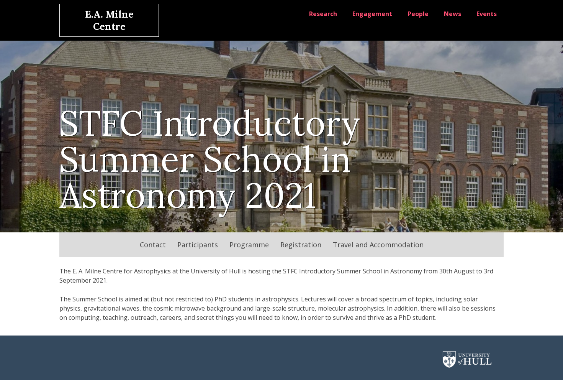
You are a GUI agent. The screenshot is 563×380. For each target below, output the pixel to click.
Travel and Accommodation (378, 244)
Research (323, 14)
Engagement (372, 14)
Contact (153, 244)
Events (486, 14)
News (452, 14)
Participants (197, 244)
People (418, 14)
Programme (249, 244)
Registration (300, 244)
